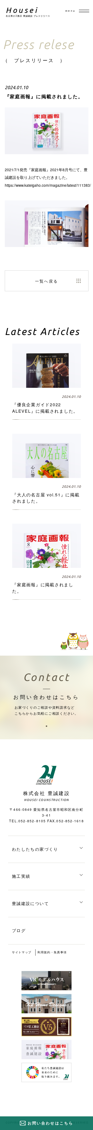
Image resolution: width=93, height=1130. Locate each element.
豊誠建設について (30, 903)
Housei (22, 10)
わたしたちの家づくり (35, 849)
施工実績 (21, 876)
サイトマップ (21, 952)
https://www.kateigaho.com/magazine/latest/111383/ (48, 185)
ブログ (19, 930)
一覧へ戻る (46, 281)
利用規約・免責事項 (52, 952)
